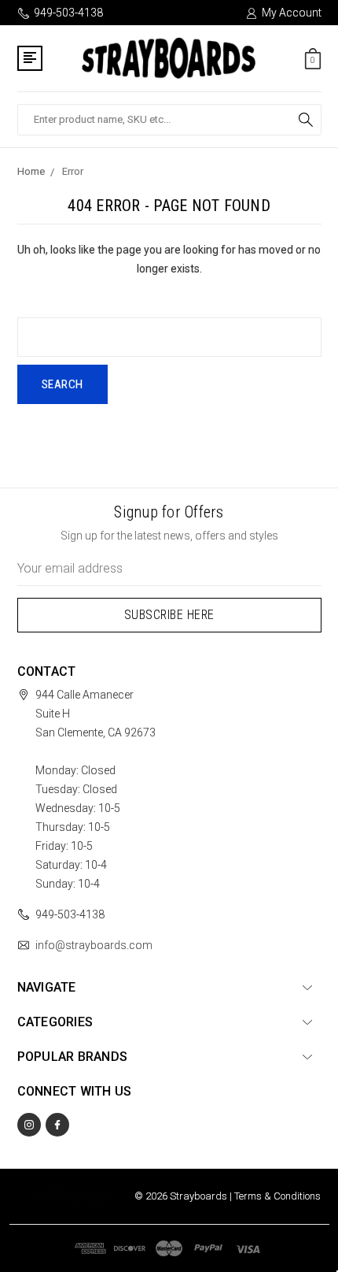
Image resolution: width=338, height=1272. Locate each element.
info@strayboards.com (93, 945)
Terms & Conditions (277, 1196)
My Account (291, 12)
